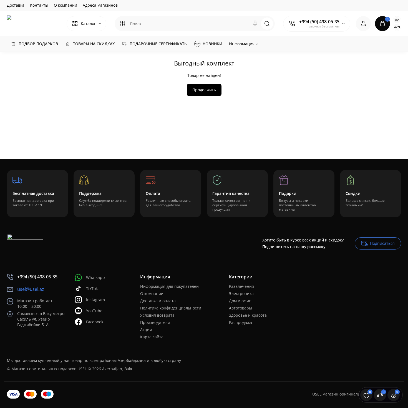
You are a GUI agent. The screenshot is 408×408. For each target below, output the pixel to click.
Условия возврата (157, 315)
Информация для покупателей (169, 286)
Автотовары (240, 308)
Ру (397, 20)
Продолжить (204, 89)
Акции (146, 329)
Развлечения (241, 286)
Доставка (15, 5)
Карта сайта (151, 336)
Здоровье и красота (248, 315)
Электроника (241, 293)
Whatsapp (95, 277)
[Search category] (122, 23)
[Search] (255, 23)
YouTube (94, 310)
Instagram (95, 299)
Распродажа (240, 322)
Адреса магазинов (100, 5)
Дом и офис (240, 300)
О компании (65, 5)
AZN (397, 27)
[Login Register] (363, 23)
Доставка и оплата (158, 300)
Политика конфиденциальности (170, 308)
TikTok (92, 288)
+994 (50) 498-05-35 (319, 21)
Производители (155, 322)
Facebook (94, 321)
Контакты (39, 5)
